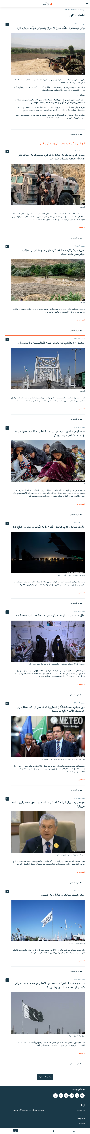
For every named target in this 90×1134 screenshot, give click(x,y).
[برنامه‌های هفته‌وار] (34, 1131)
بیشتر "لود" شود (45, 1076)
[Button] (76, 134)
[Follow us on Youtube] (71, 1095)
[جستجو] (73, 1131)
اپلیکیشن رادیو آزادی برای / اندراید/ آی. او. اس (28, 1110)
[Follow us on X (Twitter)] (77, 1095)
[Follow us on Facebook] (82, 1095)
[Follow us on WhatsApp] (61, 1095)
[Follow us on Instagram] (66, 1095)
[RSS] (55, 1095)
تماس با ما (81, 1110)
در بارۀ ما (82, 1123)
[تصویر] (54, 1131)
